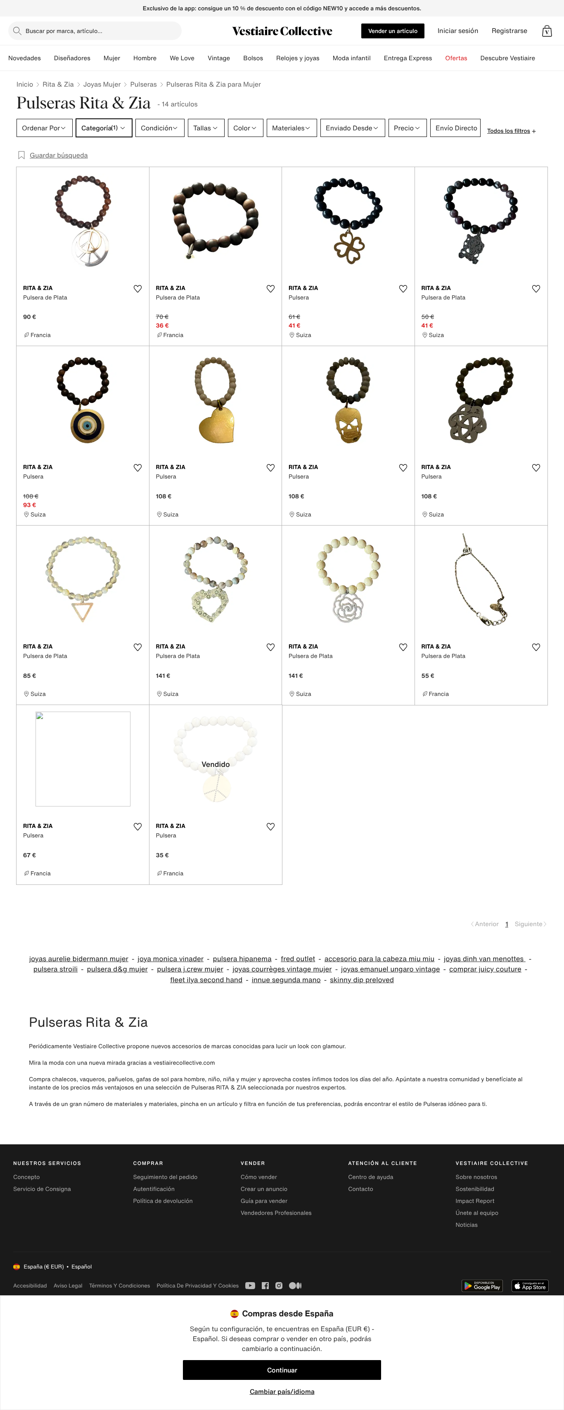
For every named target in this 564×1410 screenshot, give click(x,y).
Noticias (467, 1225)
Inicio (25, 84)
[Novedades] (47, 58)
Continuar (282, 1370)
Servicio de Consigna (42, 1189)
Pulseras (143, 84)
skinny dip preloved (362, 980)
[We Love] (201, 58)
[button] (547, 31)
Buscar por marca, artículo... (64, 30)
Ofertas (456, 58)
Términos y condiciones (119, 1286)
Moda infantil (352, 58)
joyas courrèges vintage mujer (282, 969)
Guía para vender (264, 1201)
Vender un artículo (392, 30)
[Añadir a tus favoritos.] (138, 289)
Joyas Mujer (102, 84)
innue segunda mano (286, 980)
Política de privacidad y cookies (197, 1286)
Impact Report (475, 1201)
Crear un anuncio (264, 1189)
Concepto (26, 1177)
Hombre (144, 58)
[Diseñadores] (97, 58)
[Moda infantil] (377, 58)
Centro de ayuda (370, 1177)
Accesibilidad (30, 1286)
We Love (182, 58)
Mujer (112, 58)
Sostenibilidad (475, 1189)
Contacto (360, 1189)
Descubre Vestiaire (508, 58)
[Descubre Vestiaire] (541, 58)
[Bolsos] (269, 58)
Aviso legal (68, 1286)
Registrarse (509, 30)
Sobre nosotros (477, 1177)
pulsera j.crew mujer (190, 969)
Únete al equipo (477, 1213)
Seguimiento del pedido (165, 1177)
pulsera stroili (55, 969)
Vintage (219, 58)
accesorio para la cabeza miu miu (380, 959)
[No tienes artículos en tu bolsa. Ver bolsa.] (547, 31)
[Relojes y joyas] (326, 58)
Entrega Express (408, 58)
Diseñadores (72, 58)
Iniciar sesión (458, 30)
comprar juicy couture (485, 969)
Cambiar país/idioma (282, 1391)
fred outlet (298, 959)
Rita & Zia (58, 84)
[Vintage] (236, 58)
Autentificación (154, 1189)
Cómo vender (259, 1177)
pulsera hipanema (242, 959)
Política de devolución (162, 1201)
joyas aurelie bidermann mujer (78, 959)
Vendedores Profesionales (276, 1213)
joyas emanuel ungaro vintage (390, 969)
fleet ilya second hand (206, 980)
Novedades (24, 58)
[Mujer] (126, 58)
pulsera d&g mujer (117, 969)
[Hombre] (163, 58)
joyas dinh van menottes (485, 959)
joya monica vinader (170, 959)
